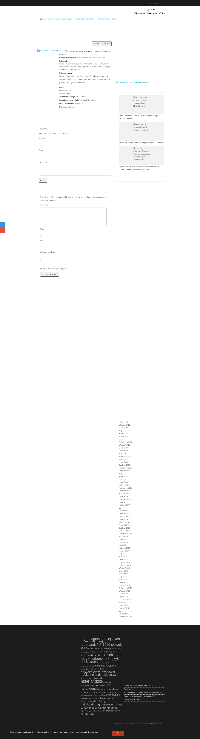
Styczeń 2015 (124, 614)
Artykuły (118, 3)
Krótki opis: (63, 61)
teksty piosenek (94, 698)
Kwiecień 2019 (124, 505)
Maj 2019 (122, 502)
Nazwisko (42, 138)
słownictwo (84, 698)
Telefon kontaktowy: (67, 97)
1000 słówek (112, 644)
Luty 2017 (122, 554)
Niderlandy (98, 678)
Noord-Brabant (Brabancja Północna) (91, 58)
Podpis (43, 229)
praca (117, 689)
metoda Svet (85, 669)
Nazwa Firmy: (44, 129)
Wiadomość (43, 162)
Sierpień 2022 (124, 428)
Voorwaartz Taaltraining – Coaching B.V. (139, 696)
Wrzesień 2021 (124, 445)
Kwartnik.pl (159, 723)
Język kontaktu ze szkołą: (69, 100)
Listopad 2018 (124, 517)
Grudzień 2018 (124, 514)
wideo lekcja (114, 704)
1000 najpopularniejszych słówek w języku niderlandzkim (100, 641)
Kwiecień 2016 (124, 574)
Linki (133, 3)
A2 (88, 648)
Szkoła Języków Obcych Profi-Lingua (138, 686)
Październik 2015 (125, 588)
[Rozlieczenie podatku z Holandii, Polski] (132, 83)
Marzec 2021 (124, 459)
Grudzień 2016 (124, 559)
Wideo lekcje (130, 3)
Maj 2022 (122, 431)
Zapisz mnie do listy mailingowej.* (54, 269)
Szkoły (125, 3)
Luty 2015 (122, 611)
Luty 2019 (122, 508)
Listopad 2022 (124, 422)
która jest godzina (105, 663)
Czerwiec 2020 (124, 471)
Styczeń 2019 (124, 511)
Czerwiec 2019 (124, 499)
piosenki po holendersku (98, 686)
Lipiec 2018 (123, 519)
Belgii (97, 649)
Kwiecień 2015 (124, 605)
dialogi (103, 651)
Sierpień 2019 (124, 494)
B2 (93, 649)
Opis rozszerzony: (66, 73)
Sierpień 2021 (124, 448)
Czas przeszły (105, 649)
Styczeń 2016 (124, 580)
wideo (104, 705)
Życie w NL (138, 3)
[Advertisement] (139, 51)
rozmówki (102, 695)
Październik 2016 (125, 565)
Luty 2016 (122, 577)
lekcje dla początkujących (103, 665)
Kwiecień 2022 (124, 434)
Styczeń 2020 (124, 482)
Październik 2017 (125, 534)
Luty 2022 (122, 439)
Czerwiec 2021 (124, 451)
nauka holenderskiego (96, 674)
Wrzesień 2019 (124, 491)
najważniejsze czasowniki (99, 672)
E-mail (41, 150)
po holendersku (96, 686)
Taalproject (128, 689)
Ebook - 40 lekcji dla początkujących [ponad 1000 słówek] (141, 143)
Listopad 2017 (124, 531)
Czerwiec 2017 (124, 542)
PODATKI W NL (140, 3)
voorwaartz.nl (80, 104)
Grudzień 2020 (124, 465)
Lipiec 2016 (123, 571)
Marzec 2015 (124, 608)
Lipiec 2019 (123, 497)
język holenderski (95, 658)
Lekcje (123, 3)
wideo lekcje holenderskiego (99, 707)
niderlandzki (91, 681)
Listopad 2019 (124, 485)
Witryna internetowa (47, 252)
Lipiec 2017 (123, 539)
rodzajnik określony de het (89, 695)
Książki (128, 3)
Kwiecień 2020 (124, 476)
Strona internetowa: (66, 104)
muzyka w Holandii (97, 669)
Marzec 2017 (124, 551)
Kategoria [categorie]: (67, 58)
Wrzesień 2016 (124, 568)
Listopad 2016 (124, 562)
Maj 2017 (122, 545)
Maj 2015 (122, 602)
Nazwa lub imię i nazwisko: (80, 51)
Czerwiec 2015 (124, 600)
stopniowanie (112, 694)
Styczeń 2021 (124, 462)
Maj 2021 (122, 454)
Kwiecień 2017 (124, 548)
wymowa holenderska (95, 711)
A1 (83, 648)
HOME (116, 3)
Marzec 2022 (124, 436)
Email (42, 241)
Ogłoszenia (135, 3)
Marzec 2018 (124, 522)
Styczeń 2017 (124, 557)
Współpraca (142, 3)
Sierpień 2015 (124, 594)
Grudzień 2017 (124, 528)
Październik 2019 (125, 488)
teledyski (103, 698)
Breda (72, 107)
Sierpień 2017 (124, 537)
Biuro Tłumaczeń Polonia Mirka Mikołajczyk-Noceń (143, 693)
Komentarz (44, 205)
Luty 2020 (122, 479)
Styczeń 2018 (124, 525)
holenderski (110, 655)
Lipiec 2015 (123, 597)
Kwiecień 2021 (124, 456)
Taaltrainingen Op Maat (133, 700)
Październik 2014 (125, 617)
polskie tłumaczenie (107, 689)
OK (118, 733)
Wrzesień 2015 (124, 591)
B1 (91, 649)
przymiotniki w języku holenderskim (99, 692)
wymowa (84, 711)
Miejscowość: (64, 107)
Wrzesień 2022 (124, 425)
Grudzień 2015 (124, 582)
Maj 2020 (122, 474)
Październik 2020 (125, 468)
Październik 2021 (125, 442)
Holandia (95, 655)
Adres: (61, 88)
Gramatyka (120, 3)
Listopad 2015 (124, 585)
